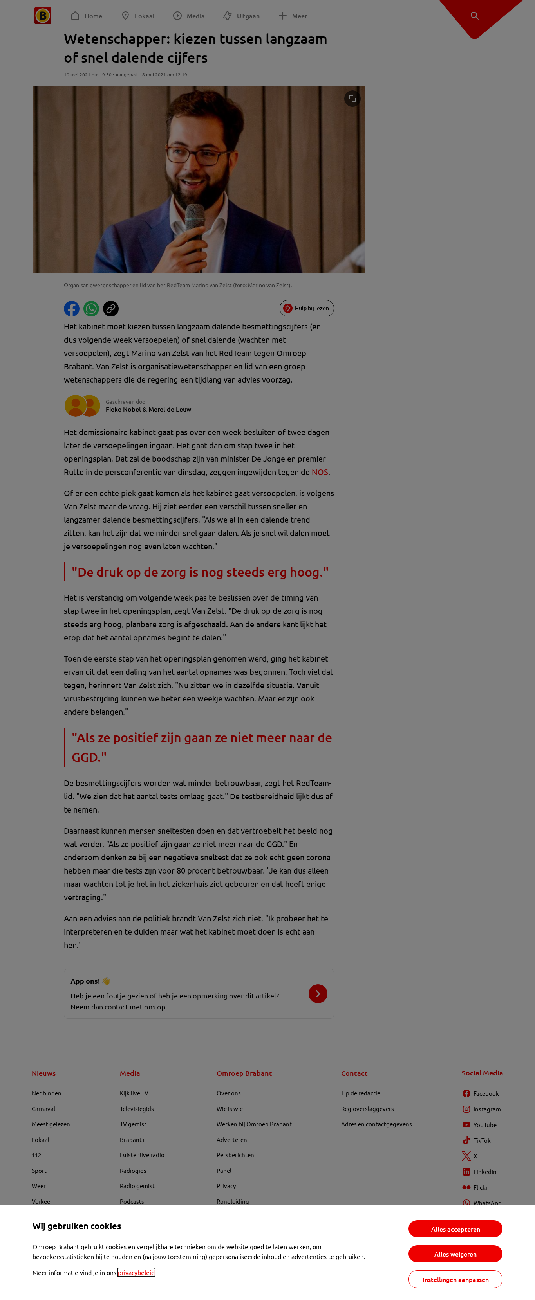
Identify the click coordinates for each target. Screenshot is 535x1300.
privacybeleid (136, 1272)
